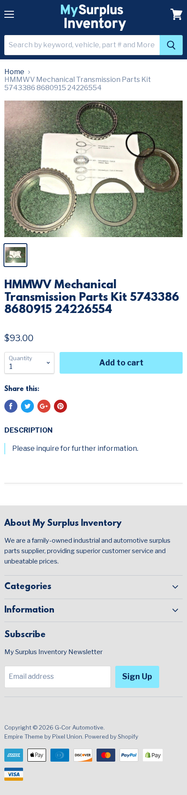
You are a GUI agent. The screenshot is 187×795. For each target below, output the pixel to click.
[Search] (171, 45)
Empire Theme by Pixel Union (43, 736)
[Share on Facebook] (10, 406)
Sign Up (137, 676)
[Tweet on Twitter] (27, 406)
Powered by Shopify (111, 736)
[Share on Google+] (43, 406)
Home (14, 72)
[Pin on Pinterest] (60, 406)
